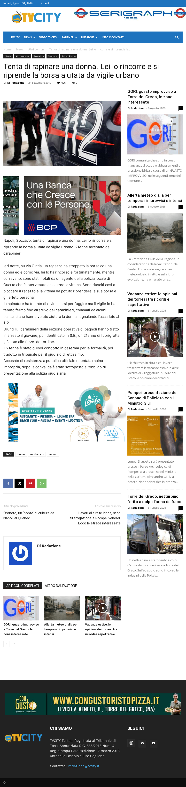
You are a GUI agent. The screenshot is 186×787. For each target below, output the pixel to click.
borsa (21, 454)
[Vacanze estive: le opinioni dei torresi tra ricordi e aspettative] (103, 608)
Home (7, 49)
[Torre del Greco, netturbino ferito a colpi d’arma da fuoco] (155, 534)
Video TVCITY (48, 37)
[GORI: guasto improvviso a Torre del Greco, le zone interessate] (21, 608)
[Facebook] (8, 483)
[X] (19, 483)
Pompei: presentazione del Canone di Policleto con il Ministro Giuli (152, 398)
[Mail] (142, 743)
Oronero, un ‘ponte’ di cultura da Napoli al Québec (28, 515)
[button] (177, 37)
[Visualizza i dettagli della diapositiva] (82, 205)
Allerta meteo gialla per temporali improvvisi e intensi (61, 629)
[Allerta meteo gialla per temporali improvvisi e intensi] (62, 608)
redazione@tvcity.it (83, 766)
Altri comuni (36, 49)
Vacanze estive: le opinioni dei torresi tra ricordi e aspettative (101, 629)
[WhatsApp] (41, 483)
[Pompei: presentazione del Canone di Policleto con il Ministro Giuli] (155, 436)
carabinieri (37, 454)
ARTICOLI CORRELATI (22, 586)
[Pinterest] (30, 483)
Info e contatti (113, 37)
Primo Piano (69, 56)
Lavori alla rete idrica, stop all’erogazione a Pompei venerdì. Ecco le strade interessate (95, 518)
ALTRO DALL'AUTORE (61, 586)
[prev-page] (6, 644)
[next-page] (14, 644)
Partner (68, 37)
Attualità (39, 56)
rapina (53, 454)
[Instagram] (131, 743)
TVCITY (15, 37)
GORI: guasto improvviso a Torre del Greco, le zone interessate (21, 629)
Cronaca (52, 56)
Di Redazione (15, 82)
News (28, 37)
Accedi (45, 3)
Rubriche (87, 37)
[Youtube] (153, 743)
